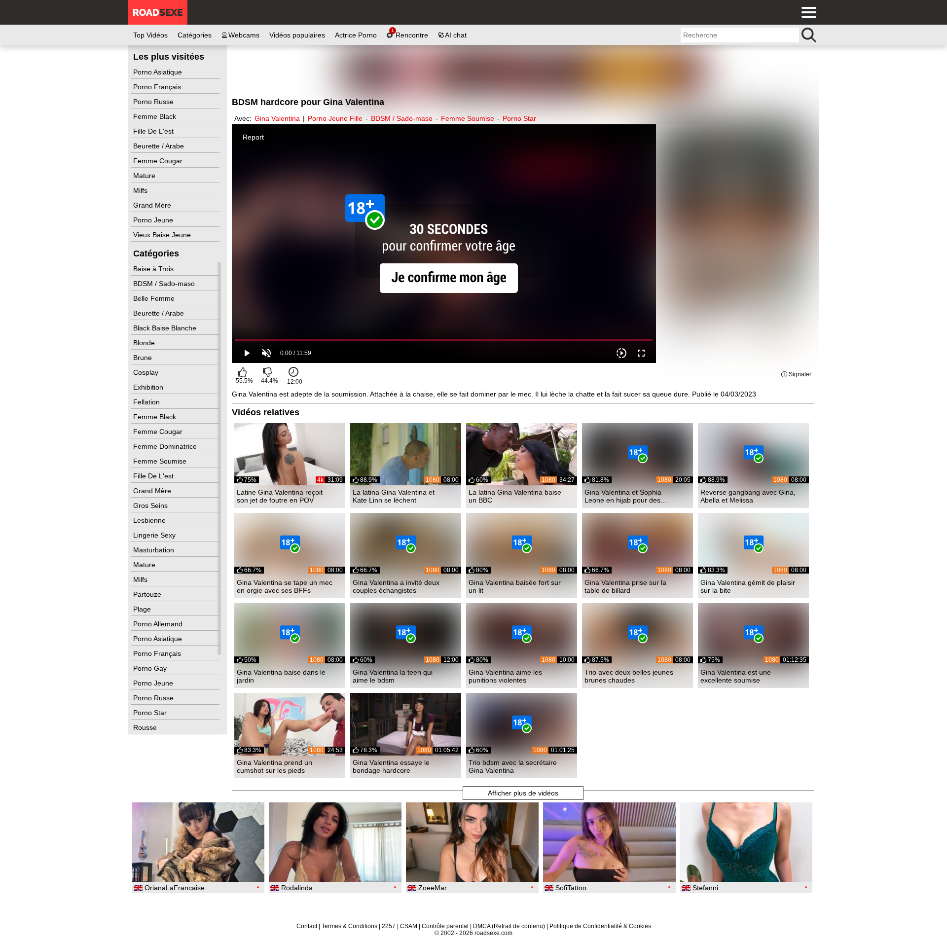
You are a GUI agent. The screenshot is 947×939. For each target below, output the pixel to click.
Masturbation (154, 550)
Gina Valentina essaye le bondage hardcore (391, 766)
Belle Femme (155, 298)
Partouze (148, 594)
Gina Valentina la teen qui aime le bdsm (393, 676)
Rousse (146, 727)
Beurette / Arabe (159, 146)
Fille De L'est (154, 131)
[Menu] (806, 12)
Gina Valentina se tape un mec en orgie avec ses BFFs (284, 586)
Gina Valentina (277, 118)
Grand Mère (153, 205)
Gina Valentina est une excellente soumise (735, 676)
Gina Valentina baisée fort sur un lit (515, 586)
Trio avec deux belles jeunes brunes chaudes (628, 676)
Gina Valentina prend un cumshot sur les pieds (274, 766)
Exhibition (149, 387)
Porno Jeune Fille (335, 118)
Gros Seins (151, 505)
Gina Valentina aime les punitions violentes (505, 676)
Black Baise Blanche (165, 328)
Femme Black (155, 116)
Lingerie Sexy (155, 535)
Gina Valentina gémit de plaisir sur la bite (747, 586)
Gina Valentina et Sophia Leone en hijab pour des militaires (622, 496)
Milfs (141, 190)
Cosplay (146, 372)
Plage (143, 609)
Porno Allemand (158, 624)
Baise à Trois (154, 269)
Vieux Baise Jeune (163, 235)
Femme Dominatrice (166, 446)
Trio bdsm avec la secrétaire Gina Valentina (513, 766)
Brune (143, 357)
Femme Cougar (158, 161)
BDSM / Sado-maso (165, 284)
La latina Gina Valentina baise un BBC (515, 496)
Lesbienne (150, 520)
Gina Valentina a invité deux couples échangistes (396, 586)
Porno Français (158, 87)
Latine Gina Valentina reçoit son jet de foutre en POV (280, 496)
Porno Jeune (154, 220)
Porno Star (151, 713)
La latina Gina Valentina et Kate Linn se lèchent (394, 496)
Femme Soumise (160, 461)
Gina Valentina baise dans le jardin (281, 676)
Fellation (147, 402)
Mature (145, 176)
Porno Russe (154, 102)
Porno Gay (151, 668)
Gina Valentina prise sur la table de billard (625, 586)
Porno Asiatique (158, 72)
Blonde (145, 343)
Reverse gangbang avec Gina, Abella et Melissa (748, 496)
